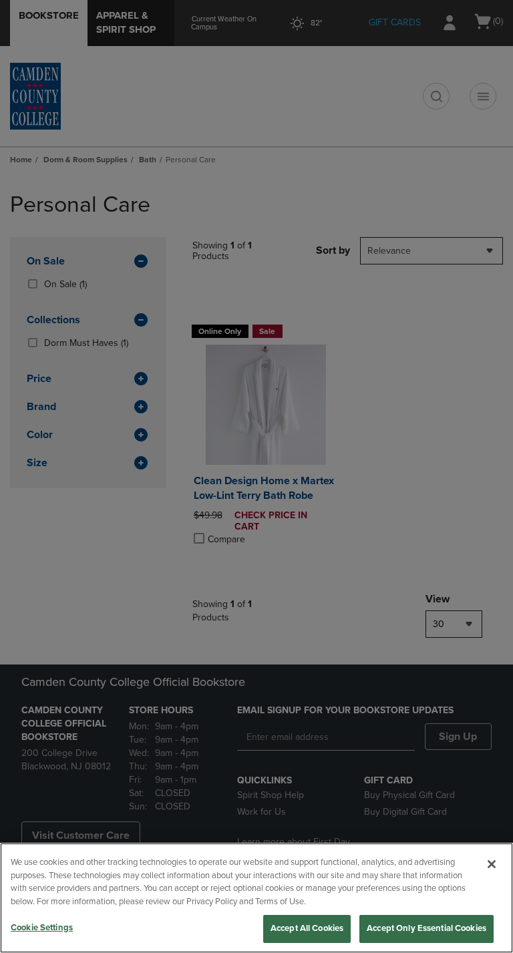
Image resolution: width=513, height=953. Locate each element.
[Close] (491, 864)
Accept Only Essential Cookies (426, 928)
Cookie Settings (42, 927)
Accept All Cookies (307, 928)
